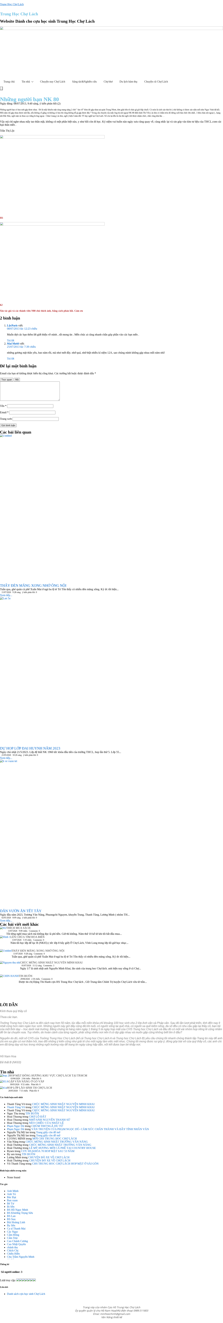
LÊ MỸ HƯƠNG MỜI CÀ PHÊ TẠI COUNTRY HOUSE (62, 1147)
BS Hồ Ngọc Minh (17, 1209)
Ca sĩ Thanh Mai (16, 1228)
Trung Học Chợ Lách (12, 4)
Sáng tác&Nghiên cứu (84, 81)
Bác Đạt (11, 1197)
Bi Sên (10, 1206)
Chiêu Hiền (13, 1253)
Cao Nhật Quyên (16, 1244)
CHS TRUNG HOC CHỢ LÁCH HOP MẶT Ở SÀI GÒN (65, 1163)
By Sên (11, 1225)
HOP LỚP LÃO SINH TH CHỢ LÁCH (29, 1087)
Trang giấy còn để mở (48, 1132)
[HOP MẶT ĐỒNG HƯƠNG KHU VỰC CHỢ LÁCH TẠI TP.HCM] (4, 1076)
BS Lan (11, 1216)
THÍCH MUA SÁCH (18, 927)
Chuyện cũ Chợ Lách (156, 81)
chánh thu (12, 1247)
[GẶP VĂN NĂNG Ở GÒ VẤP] (4, 1083)
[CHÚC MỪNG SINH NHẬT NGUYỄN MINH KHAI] (10, 967)
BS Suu (11, 1219)
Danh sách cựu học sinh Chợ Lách (26, 1293)
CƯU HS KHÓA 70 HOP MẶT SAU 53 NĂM (47, 1151)
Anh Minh (12, 1190)
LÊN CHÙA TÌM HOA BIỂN (27, 936)
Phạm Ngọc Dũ (15, 1126)
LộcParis (12, 325)
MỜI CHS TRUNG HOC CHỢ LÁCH (54, 1138)
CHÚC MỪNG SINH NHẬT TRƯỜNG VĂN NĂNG (57, 1141)
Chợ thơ (108, 81)
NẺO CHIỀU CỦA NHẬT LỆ (46, 1122)
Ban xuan (12, 1200)
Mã (16, 379)
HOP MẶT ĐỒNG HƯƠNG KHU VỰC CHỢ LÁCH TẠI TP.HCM (48, 1075)
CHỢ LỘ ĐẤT (37, 1116)
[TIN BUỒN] (9, 987)
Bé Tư (10, 1203)
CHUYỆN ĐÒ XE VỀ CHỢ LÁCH (49, 1157)
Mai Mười (13, 343)
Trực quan (6, 379)
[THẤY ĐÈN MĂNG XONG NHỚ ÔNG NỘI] (6, 955)
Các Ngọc (12, 1231)
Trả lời (10, 340)
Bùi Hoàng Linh (16, 1222)
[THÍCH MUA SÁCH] (3, 928)
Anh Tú (11, 1194)
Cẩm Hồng (13, 1234)
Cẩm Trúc (12, 1237)
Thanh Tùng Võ (16, 1107)
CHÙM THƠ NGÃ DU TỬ (47, 1126)
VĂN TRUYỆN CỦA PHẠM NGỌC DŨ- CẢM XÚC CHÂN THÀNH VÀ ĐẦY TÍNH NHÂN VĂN (90, 1129)
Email (4, 412)
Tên (3, 405)
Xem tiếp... (6, 595)
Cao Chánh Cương (17, 1241)
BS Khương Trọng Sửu (20, 1212)
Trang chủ (9, 81)
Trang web (6, 418)
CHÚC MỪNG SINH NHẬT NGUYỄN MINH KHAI (51, 962)
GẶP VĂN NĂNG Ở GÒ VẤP (26, 1081)
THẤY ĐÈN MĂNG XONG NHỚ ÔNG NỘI (38, 950)
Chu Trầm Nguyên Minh (20, 1256)
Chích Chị (12, 1250)
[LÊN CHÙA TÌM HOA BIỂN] (5, 942)
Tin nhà (26, 81)
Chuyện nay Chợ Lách (52, 81)
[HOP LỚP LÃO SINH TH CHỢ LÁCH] (3, 1088)
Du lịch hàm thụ (128, 81)
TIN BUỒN (25, 975)
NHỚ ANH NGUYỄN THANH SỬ (49, 1119)
